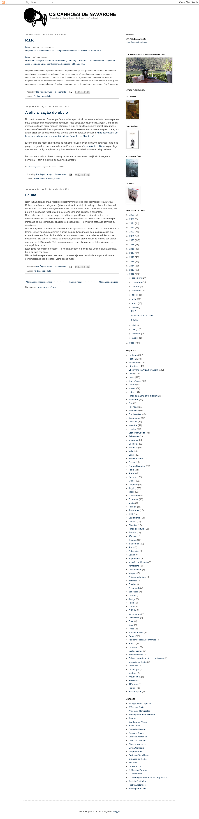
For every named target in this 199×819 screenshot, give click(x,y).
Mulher (132, 480)
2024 (132, 223)
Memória (133, 425)
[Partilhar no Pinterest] (88, 92)
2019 (132, 244)
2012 (132, 274)
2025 (132, 219)
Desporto (133, 484)
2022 (132, 231)
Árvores (132, 532)
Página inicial (75, 282)
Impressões (134, 558)
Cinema (132, 521)
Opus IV (133, 636)
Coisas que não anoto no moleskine (146, 658)
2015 (132, 261)
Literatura (133, 366)
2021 (132, 236)
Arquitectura (135, 676)
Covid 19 (133, 421)
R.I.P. (29, 40)
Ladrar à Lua (135, 766)
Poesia (132, 643)
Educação (133, 591)
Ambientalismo (136, 654)
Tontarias (133, 355)
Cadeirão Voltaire (137, 729)
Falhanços (134, 436)
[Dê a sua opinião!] (79, 92)
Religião (133, 506)
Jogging (132, 488)
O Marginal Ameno (138, 770)
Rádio (131, 602)
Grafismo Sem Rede (139, 755)
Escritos (132, 429)
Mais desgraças (34, 167)
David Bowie (135, 614)
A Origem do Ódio (137, 577)
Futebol (132, 584)
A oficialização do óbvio (46, 112)
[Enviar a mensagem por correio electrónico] (71, 92)
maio (134, 307)
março (135, 329)
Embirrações (39, 179)
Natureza (133, 447)
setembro (137, 290)
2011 (132, 343)
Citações (133, 525)
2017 (132, 253)
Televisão (133, 407)
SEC (131, 514)
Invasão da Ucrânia (138, 562)
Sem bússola (135, 381)
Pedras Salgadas (137, 466)
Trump (132, 606)
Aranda (132, 473)
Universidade (135, 569)
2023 (132, 227)
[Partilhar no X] (82, 92)
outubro (136, 286)
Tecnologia (134, 669)
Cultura (132, 384)
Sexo (131, 625)
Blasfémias (134, 543)
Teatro (132, 595)
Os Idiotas (134, 444)
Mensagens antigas (108, 282)
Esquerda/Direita (137, 432)
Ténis (131, 469)
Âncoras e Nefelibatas (139, 711)
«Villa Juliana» (136, 651)
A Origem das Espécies (140, 703)
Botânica (133, 580)
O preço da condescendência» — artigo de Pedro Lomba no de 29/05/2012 (63, 50)
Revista (137, 781)
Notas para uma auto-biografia (144, 396)
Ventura (132, 673)
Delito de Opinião (137, 740)
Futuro (132, 392)
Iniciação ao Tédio (138, 662)
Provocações (135, 691)
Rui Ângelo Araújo (44, 92)
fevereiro (136, 333)
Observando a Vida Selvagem (143, 370)
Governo (133, 477)
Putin (131, 621)
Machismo (134, 495)
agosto (135, 295)
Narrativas (134, 410)
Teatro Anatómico (137, 785)
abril (134, 325)
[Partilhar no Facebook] (85, 92)
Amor (131, 547)
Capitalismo (134, 517)
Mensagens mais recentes (39, 282)
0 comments (60, 92)
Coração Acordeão (138, 736)
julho (134, 299)
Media (132, 503)
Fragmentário (135, 751)
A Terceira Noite (136, 707)
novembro (137, 282)
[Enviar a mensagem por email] (76, 92)
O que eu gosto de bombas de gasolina (148, 777)
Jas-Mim (133, 762)
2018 (132, 249)
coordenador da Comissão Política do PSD (66, 64)
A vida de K (134, 588)
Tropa (131, 628)
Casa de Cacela (136, 733)
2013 (132, 270)
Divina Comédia (136, 748)
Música (132, 388)
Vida (131, 451)
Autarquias (134, 551)
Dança (132, 554)
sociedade (46, 96)
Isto (27, 47)
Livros (131, 377)
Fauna (30, 195)
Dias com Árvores (137, 744)
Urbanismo (134, 647)
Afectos (132, 536)
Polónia (132, 610)
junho (135, 303)
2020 (132, 240)
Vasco (57, 179)
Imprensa (133, 440)
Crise (131, 373)
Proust (132, 462)
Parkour (132, 688)
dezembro (137, 278)
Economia (133, 499)
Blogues (133, 540)
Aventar (132, 718)
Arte (131, 403)
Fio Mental (134, 680)
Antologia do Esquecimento (142, 714)
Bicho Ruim (134, 725)
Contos (132, 455)
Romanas (133, 665)
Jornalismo (134, 565)
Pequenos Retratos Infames (142, 639)
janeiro (135, 338)
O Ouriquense (135, 773)
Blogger (116, 811)
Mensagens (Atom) (47, 287)
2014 (132, 265)
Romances (134, 510)
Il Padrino (133, 684)
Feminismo (134, 617)
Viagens (133, 573)
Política (37, 96)
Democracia (134, 418)
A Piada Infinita (136, 632)
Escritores (133, 399)
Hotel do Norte (136, 458)
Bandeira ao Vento (138, 722)
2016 (132, 257)
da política (93, 146)
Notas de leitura (136, 529)
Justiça (132, 599)
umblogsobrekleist (137, 788)
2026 (132, 214)
